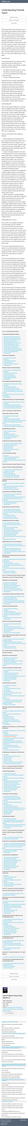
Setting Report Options (8, 629)
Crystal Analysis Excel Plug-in (10, 647)
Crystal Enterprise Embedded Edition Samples (13, 849)
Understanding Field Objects (10, 360)
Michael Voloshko (7, 1010)
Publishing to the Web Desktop (10, 677)
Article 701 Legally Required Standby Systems (14, 1059)
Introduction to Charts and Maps (10, 444)
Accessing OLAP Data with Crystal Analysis (13, 613)
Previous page (14, 17)
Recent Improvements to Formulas (11, 518)
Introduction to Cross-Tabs (9, 471)
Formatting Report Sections (9, 434)
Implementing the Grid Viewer (10, 867)
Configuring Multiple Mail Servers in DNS (12, 1105)
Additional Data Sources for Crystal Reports (13, 544)
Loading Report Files (8, 878)
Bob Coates (13, 1009)
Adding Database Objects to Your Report (12, 342)
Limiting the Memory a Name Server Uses (12, 1103)
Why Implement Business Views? (11, 599)
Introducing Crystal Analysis (9, 611)
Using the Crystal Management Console (12, 756)
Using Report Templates (9, 528)
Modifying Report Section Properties (11, 435)
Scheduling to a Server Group (10, 929)
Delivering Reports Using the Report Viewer (13, 826)
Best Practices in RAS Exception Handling (12, 884)
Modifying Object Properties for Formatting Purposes (15, 420)
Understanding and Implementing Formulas (13, 383)
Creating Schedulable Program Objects (12, 947)
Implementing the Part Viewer (10, 864)
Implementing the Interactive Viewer (11, 866)
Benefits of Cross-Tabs (8, 472)
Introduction (6, 359)
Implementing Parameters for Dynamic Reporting (14, 402)
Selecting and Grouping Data (10, 357)
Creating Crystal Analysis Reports (11, 608)
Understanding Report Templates (11, 527)
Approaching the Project (9, 716)
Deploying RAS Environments (10, 876)
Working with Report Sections (10, 431)
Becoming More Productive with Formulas (12, 510)
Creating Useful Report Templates (11, 533)
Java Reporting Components (10, 773)
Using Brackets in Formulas (9, 515)
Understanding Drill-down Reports (11, 363)
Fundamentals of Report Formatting (11, 415)
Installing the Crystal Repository (10, 587)
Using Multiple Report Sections (10, 437)
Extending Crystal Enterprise (10, 704)
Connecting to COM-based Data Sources (12, 548)
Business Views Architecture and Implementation (14, 602)
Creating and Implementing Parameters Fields (13, 406)
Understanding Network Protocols (11, 735)
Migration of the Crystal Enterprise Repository (13, 590)
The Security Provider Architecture (11, 1028)
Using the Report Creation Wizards (11, 347)
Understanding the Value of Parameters (12, 404)
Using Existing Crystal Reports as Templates (13, 530)
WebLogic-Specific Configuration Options (12, 1024)
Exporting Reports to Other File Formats (12, 786)
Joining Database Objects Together (11, 344)
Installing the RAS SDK (8, 882)
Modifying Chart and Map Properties (11, 449)
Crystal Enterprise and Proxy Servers (11, 749)
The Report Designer (8, 805)
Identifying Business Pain (9, 718)
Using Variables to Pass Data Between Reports (13, 501)
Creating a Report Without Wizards (11, 351)
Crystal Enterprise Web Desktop (10, 674)
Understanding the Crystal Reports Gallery (13, 348)
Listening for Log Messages (9, 1031)
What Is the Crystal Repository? (10, 584)
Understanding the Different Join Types (12, 345)
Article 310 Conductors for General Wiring (12, 1054)
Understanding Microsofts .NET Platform (12, 797)
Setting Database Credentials (10, 932)
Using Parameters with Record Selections (12, 407)
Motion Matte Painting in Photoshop (11, 1075)
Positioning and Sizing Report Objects (12, 418)
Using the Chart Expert (8, 446)
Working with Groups (8, 362)
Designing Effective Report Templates (12, 522)
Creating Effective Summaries (10, 377)
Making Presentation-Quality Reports (11, 457)
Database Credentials (8, 811)
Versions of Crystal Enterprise (10, 662)
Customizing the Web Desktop (10, 679)
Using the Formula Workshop (10, 386)
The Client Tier (7, 689)
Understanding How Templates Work (11, 531)
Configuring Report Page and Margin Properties (14, 426)
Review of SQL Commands (9, 966)
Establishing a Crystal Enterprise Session (12, 905)
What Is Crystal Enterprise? (9, 659)
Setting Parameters (8, 812)
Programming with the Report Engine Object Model (14, 824)
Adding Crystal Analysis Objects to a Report (13, 617)
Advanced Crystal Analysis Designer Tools (12, 626)
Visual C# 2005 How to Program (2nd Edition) (13, 1033)
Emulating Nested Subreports (10, 502)
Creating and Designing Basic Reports (12, 336)
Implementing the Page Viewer (10, 863)
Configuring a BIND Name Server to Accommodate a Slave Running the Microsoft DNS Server (13, 1113)
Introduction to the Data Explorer (10, 341)
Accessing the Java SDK (9, 911)
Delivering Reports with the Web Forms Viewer (13, 809)
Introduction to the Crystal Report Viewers (12, 860)
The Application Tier (8, 691)
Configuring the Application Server (11, 782)
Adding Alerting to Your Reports (10, 487)
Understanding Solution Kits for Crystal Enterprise (14, 551)
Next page (14, 23)
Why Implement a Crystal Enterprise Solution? (13, 660)
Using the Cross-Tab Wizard (9, 474)
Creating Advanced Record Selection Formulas (13, 486)
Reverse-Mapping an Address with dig (11, 1116)
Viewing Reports (7, 908)
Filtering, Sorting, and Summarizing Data (12, 370)
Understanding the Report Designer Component (14, 820)
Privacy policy (23, 1120)
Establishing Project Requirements (11, 719)
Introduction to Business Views (10, 597)
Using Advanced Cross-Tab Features (11, 476)
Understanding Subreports (9, 495)
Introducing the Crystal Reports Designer (12, 338)
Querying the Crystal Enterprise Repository (13, 907)
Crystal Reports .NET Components (11, 796)
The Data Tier (6, 698)
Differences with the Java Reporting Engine (13, 781)
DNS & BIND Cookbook (7, 1101)
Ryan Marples (18, 1007)
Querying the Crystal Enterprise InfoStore (12, 943)
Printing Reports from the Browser (11, 788)
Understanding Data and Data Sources (12, 339)
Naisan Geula (6, 1009)
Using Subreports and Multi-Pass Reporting (13, 494)
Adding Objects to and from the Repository (12, 588)
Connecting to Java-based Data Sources (12, 550)
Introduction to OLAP (8, 562)
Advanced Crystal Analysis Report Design (12, 623)
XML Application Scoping (8, 1029)
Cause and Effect (6, 1072)
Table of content (14, 20)
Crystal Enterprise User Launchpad (11, 673)
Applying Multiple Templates (10, 539)
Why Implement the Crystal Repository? (12, 585)
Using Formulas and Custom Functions (12, 509)
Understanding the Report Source (11, 861)
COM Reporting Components (10, 818)
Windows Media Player (7, 1041)
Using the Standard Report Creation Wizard (13, 350)
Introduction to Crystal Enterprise (10, 657)
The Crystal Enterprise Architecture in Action (13, 700)
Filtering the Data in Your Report (10, 373)
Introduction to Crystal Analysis (10, 572)
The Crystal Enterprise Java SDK (11, 910)
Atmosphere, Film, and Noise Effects (11, 1077)
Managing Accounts (8, 757)
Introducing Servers (8, 760)
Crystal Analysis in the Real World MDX (12, 632)
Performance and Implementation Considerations (14, 600)
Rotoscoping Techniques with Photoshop (12, 1074)
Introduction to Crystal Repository (11, 582)
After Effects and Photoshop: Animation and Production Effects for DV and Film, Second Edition (13, 1065)
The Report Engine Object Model (11, 806)
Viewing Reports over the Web (10, 858)
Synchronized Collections (8, 1043)
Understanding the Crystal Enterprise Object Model (14, 904)
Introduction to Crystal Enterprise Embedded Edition (15, 843)
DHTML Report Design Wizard (10, 851)
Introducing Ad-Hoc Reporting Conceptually (13, 641)
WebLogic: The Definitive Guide (10, 1021)
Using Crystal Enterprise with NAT (11, 745)
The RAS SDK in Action (8, 885)
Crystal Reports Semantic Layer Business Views (14, 596)
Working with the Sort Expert (10, 376)
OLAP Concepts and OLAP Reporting (11, 563)
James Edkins (19, 1009)
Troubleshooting (7, 353)
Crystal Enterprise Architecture (10, 685)
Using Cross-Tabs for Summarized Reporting (13, 469)
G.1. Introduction (6, 1045)
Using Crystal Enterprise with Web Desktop (13, 670)
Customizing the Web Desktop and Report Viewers (14, 676)
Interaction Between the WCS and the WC (12, 740)
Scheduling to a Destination (9, 926)
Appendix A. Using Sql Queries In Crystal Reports (14, 957)
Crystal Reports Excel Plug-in (10, 646)
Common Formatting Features (10, 458)
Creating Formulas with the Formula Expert (13, 389)
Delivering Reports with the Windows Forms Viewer (14, 808)
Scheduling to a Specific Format (10, 931)
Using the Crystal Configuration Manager (12, 763)
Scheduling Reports (8, 925)
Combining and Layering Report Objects (12, 424)
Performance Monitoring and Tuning (11, 489)
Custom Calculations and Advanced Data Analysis (14, 628)
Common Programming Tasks (10, 789)
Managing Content (8, 759)
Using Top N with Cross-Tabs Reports (11, 475)
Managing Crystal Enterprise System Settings (13, 762)
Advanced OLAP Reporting (9, 571)
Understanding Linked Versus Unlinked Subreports (14, 497)
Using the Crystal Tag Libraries (10, 785)
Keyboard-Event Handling (8, 1035)
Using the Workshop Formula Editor (11, 388)
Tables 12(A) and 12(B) (7, 1061)
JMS (3, 1026)
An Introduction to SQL (8, 967)
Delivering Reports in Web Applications (12, 784)
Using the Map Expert (8, 447)
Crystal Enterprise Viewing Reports (11, 857)
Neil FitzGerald (11, 1007)
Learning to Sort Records (9, 374)
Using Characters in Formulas (10, 516)
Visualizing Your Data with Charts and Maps (13, 443)
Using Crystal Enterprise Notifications (11, 928)
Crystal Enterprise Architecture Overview (12, 688)
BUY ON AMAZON (9, 1013)
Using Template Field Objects (10, 534)
